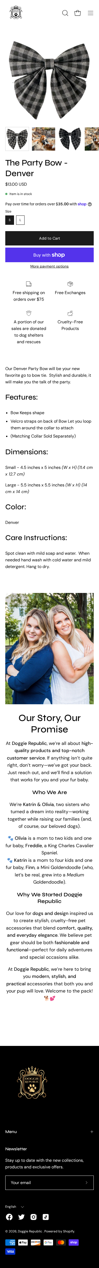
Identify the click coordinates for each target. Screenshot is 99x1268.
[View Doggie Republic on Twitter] (21, 1217)
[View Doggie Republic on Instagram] (33, 1217)
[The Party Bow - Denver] (17, 139)
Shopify (68, 1231)
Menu (11, 1131)
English (10, 1207)
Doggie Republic (30, 1231)
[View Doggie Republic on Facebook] (9, 1217)
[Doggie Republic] (15, 13)
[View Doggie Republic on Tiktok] (46, 1217)
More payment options (49, 266)
